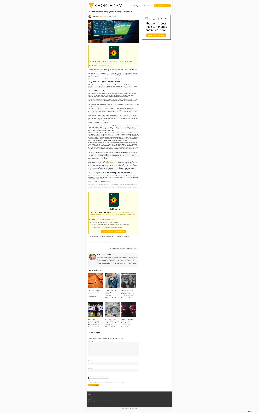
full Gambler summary (110, 219)
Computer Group (132, 85)
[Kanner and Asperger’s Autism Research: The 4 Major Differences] (128, 303)
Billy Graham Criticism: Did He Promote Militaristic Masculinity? (127, 291)
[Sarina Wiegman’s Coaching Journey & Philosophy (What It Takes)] (95, 303)
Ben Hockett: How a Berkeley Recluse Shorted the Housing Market (112, 320)
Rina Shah (108, 295)
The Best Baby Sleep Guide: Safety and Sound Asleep (123, 248)
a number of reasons (109, 162)
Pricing (136, 6)
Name (90, 361)
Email (90, 368)
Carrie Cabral (92, 294)
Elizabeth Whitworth (103, 16)
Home (131, 6)
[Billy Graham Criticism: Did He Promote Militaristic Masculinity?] (128, 274)
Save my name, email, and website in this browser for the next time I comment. (108, 382)
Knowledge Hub (148, 6)
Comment (91, 341)
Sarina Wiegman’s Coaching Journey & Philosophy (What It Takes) (95, 320)
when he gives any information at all (120, 135)
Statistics (126, 236)
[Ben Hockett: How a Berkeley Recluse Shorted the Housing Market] (112, 303)
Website (90, 376)
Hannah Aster (126, 324)
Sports (121, 236)
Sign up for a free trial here (104, 65)
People (118, 236)
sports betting (92, 71)
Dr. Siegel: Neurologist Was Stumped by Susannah (111, 291)
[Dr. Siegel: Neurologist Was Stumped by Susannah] (112, 274)
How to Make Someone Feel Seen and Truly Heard (103, 242)
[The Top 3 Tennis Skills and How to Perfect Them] (95, 274)
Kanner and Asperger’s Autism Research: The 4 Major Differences (127, 320)
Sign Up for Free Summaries (162, 6)
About (141, 6)
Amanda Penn (109, 324)
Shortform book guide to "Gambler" (116, 61)
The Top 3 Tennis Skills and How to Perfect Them (95, 291)
